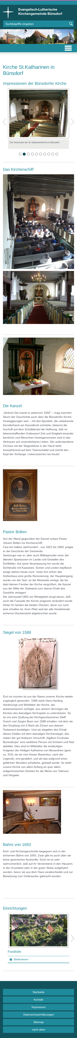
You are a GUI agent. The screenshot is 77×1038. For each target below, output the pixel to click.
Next (72, 938)
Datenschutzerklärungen (38, 1014)
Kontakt (38, 999)
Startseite (38, 992)
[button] (4, 122)
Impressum (39, 1007)
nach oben (38, 1029)
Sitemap (38, 1022)
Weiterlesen (21, 959)
